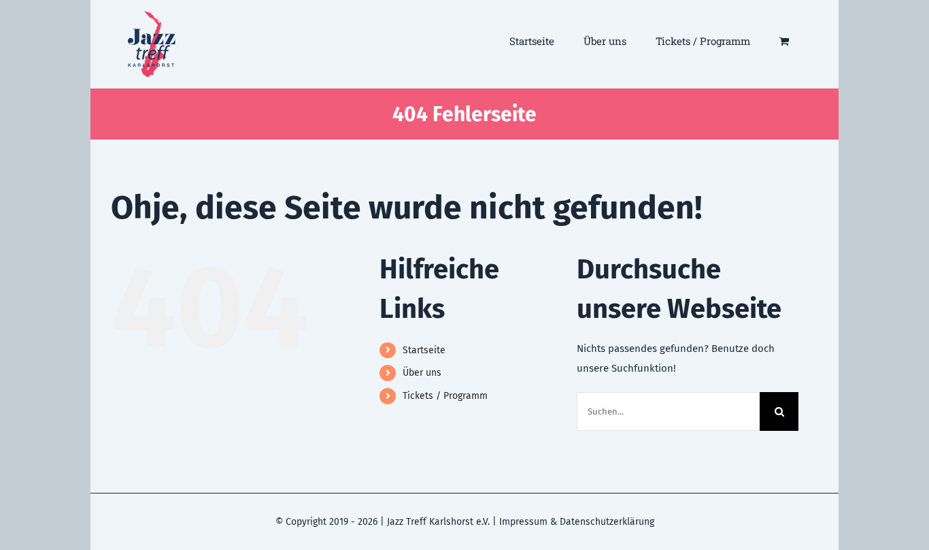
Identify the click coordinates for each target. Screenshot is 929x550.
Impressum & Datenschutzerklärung (576, 522)
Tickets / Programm (445, 396)
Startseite (424, 350)
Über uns (422, 372)
